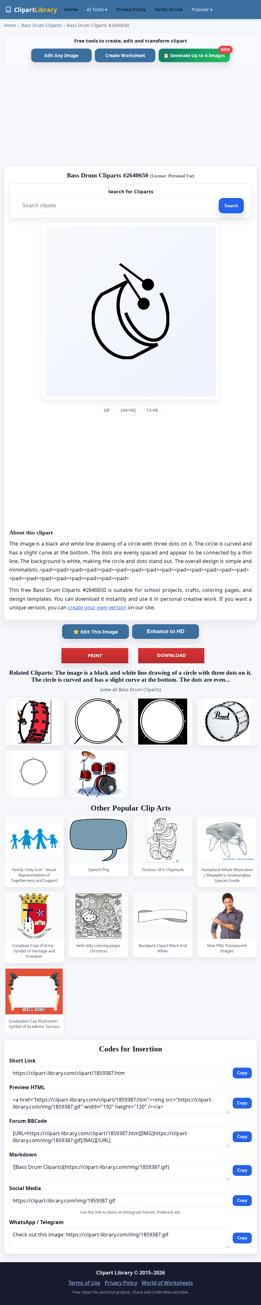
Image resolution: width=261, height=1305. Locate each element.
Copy (242, 1072)
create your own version (97, 607)
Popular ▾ (202, 9)
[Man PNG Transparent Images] (227, 916)
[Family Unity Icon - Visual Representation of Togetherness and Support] (34, 840)
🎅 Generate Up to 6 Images (196, 53)
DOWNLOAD (171, 655)
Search (231, 205)
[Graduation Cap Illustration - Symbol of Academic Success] (34, 991)
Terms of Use (168, 9)
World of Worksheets (167, 1282)
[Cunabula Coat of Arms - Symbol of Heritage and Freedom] (34, 916)
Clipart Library (114, 1272)
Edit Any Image (61, 55)
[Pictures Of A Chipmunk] (162, 840)
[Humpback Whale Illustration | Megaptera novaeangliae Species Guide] (227, 840)
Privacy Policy (130, 9)
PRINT (95, 655)
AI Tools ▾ (97, 9)
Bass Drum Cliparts (41, 25)
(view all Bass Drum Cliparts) (130, 689)
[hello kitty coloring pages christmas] (98, 916)
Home (71, 9)
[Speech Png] (98, 840)
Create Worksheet (125, 55)
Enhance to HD (165, 631)
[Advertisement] (130, 116)
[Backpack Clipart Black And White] (162, 916)
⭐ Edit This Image (95, 631)
